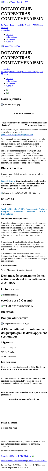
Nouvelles (10, 39)
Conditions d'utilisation (37, 461)
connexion (5, 30)
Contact (9, 42)
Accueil (9, 34)
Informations (11, 37)
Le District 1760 (29, 25)
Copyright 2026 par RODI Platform (16, 456)
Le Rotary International (11, 25)
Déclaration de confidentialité (13, 461)
